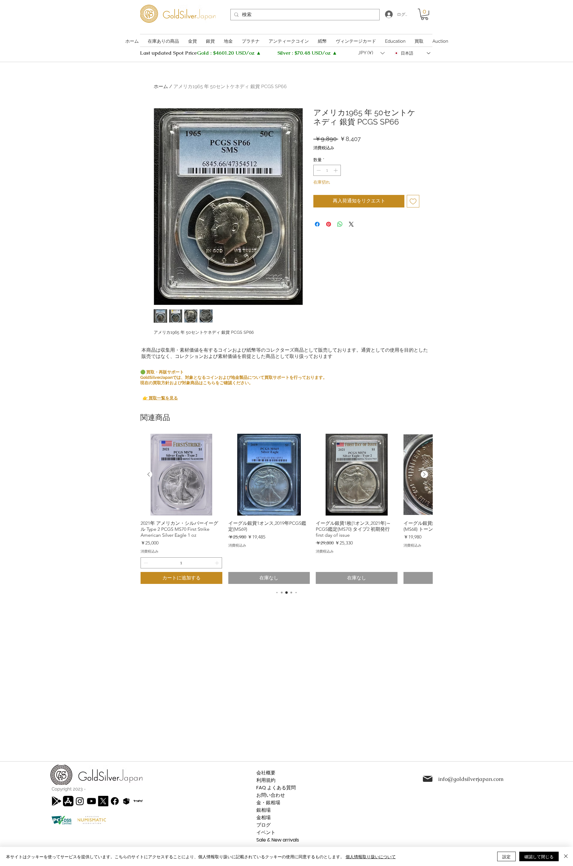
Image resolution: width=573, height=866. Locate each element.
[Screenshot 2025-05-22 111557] (126, 801)
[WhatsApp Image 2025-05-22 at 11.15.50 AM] (138, 801)
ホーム (161, 86)
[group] (286, 508)
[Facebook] (115, 801)
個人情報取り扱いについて (371, 856)
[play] (56, 801)
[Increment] (336, 170)
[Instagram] (80, 801)
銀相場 (263, 810)
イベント (265, 832)
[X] (103, 801)
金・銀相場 (268, 802)
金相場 (263, 817)
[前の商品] (148, 474)
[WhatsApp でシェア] (340, 224)
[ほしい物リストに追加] (413, 201)
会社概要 (265, 772)
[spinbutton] (327, 170)
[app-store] (68, 801)
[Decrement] (318, 170)
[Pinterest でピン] (328, 224)
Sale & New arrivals (277, 839)
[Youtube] (91, 801)
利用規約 (265, 780)
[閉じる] (565, 856)
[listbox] (371, 53)
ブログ (263, 825)
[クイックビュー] (181, 475)
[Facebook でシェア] (317, 224)
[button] (424, 14)
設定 (506, 856)
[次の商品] (424, 474)
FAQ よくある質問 (276, 787)
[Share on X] (351, 224)
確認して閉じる (539, 856)
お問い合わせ (270, 795)
